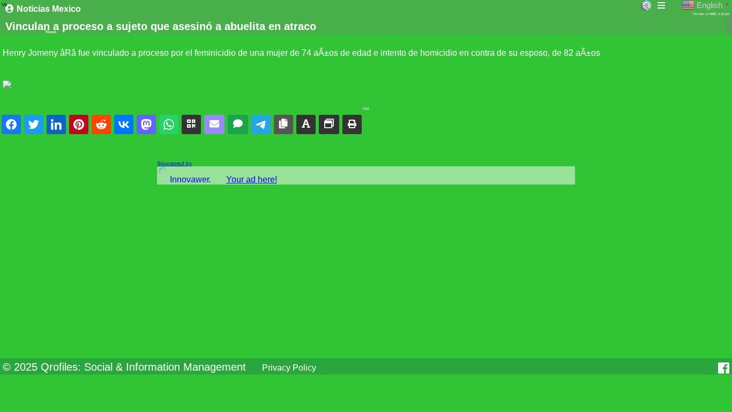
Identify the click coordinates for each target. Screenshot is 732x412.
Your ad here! (251, 179)
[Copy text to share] (306, 124)
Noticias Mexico (49, 8)
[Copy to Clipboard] (283, 124)
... (366, 105)
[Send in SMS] (238, 124)
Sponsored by (174, 163)
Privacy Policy (289, 367)
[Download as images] (329, 124)
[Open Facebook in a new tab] (723, 368)
